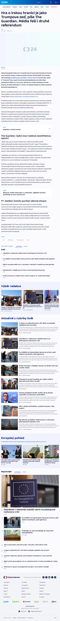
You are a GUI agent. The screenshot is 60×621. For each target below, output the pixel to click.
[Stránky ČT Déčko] (37, 601)
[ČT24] (4, 2)
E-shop (5, 594)
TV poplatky (25, 585)
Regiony (36, 7)
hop (2, 29)
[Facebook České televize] (46, 577)
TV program (7, 582)
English (14, 617)
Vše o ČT (24, 597)
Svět (31, 7)
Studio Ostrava (25, 588)
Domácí (26, 7)
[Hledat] (51, 2)
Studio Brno (42, 585)
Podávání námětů (26, 594)
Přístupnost (30, 617)
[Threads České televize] (55, 577)
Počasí (23, 591)
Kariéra (41, 591)
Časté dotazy (7, 597)
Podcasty (41, 588)
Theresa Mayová (20, 240)
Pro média (24, 582)
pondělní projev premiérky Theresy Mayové (24, 78)
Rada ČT (6, 591)
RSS (55, 617)
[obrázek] (30, 49)
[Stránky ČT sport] (16, 601)
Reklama (6, 585)
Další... (42, 7)
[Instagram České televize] (43, 577)
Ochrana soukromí (22, 617)
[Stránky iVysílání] (26, 601)
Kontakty (41, 597)
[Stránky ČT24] (6, 601)
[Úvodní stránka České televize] (12, 577)
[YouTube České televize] (49, 577)
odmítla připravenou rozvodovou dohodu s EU (24, 96)
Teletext (6, 588)
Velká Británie (10, 240)
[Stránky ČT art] (45, 601)
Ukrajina (15, 7)
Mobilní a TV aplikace (44, 594)
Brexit (28, 240)
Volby (20, 7)
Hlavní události (7, 7)
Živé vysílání (42, 582)
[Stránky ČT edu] (54, 601)
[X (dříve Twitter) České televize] (52, 577)
